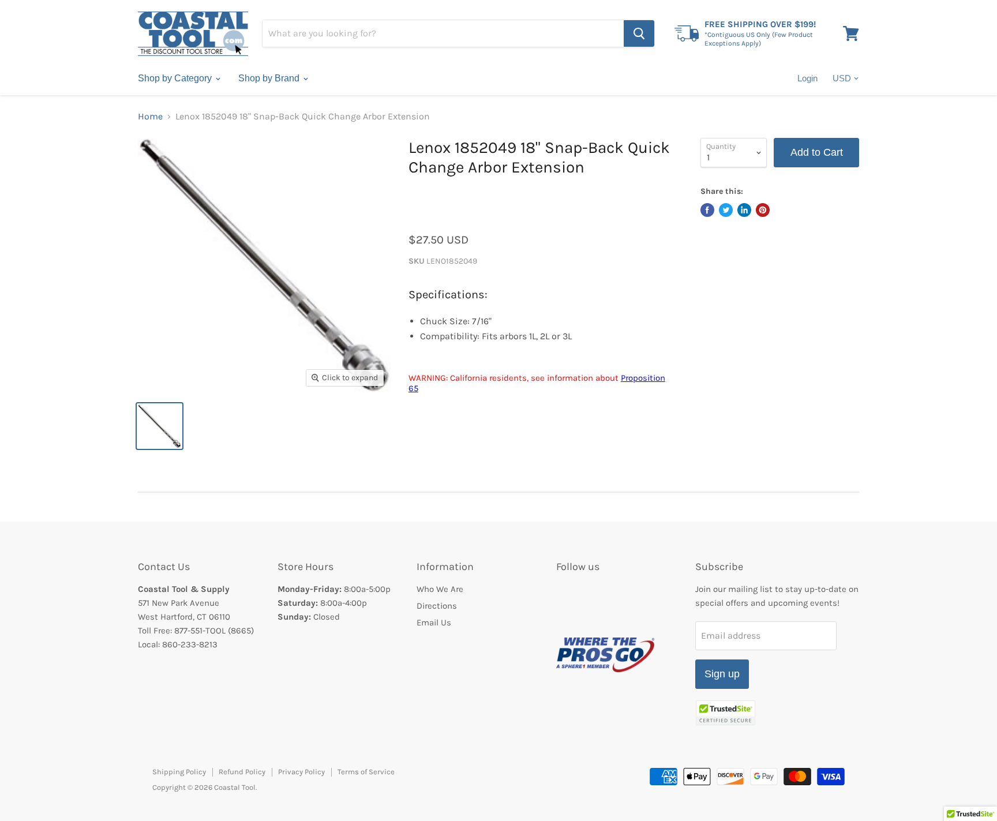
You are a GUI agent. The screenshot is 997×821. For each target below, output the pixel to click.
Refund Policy (242, 771)
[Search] (639, 33)
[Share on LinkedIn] (744, 210)
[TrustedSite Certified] (725, 712)
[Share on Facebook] (707, 210)
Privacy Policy (301, 771)
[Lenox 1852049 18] (159, 426)
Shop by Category (176, 78)
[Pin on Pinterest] (763, 210)
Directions (437, 606)
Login (807, 78)
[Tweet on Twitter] (726, 210)
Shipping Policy (179, 771)
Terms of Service (366, 771)
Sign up (722, 674)
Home (150, 116)
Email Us (434, 622)
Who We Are (440, 589)
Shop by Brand (270, 78)
